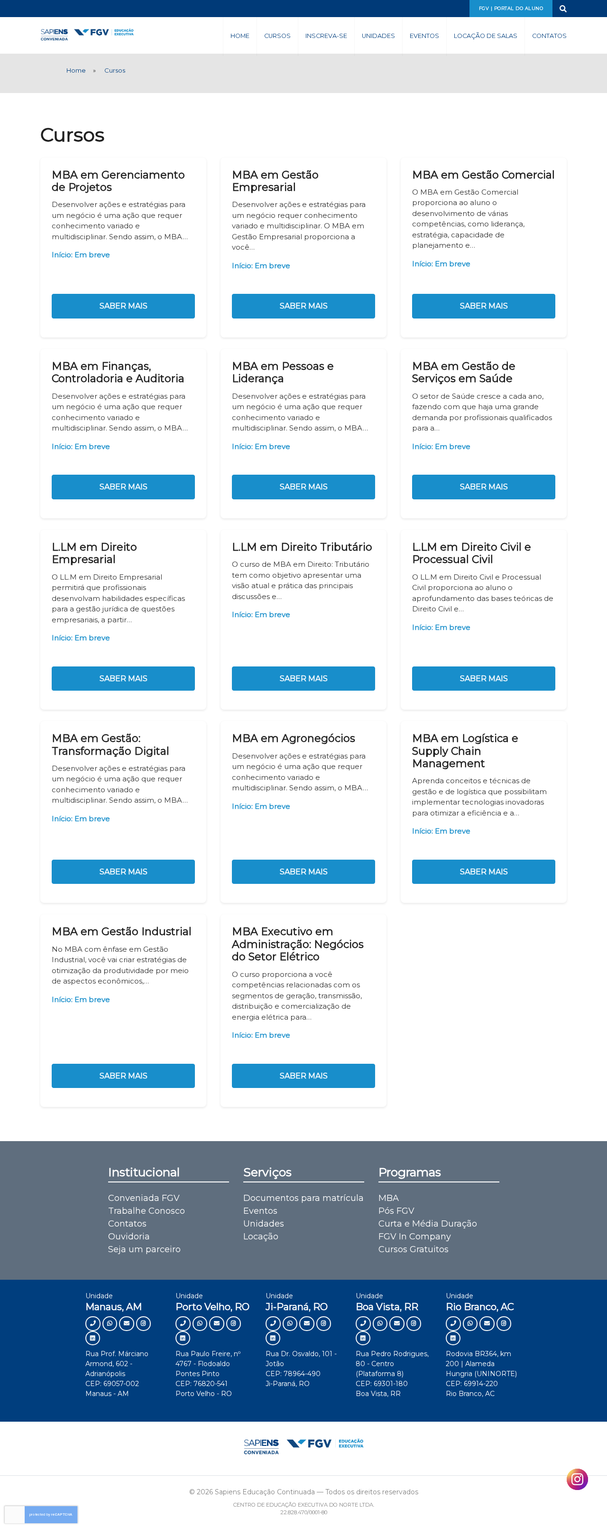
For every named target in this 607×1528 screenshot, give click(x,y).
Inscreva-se (326, 35)
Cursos (277, 35)
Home (239, 35)
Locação (260, 1236)
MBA (388, 1198)
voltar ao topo (558, 1503)
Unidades (378, 35)
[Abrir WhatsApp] (583, 1504)
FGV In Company (414, 1236)
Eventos (424, 35)
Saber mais (123, 305)
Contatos (549, 35)
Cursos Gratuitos (413, 1249)
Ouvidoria (129, 1236)
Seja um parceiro (144, 1249)
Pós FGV (396, 1211)
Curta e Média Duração (427, 1224)
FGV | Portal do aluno (511, 8)
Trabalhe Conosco (146, 1211)
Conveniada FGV (144, 1198)
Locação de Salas (485, 35)
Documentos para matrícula (303, 1198)
